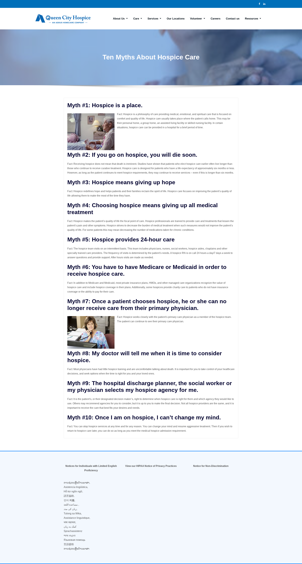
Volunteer (196, 18)
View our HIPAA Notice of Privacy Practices (151, 466)
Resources (252, 18)
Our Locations (176, 18)
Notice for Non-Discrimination (211, 466)
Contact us (232, 18)
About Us (119, 18)
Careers (215, 18)
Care (136, 18)
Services (153, 18)
